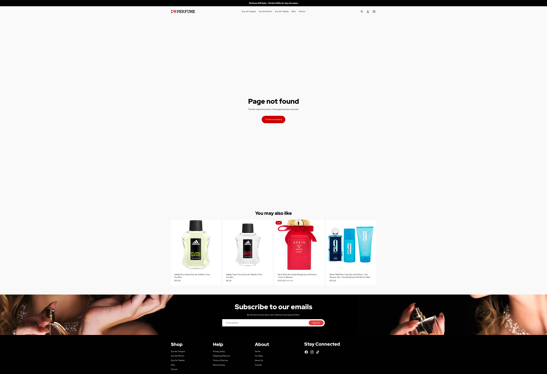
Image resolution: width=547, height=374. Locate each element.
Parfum (174, 369)
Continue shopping (273, 119)
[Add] (216, 265)
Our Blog (259, 355)
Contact (258, 365)
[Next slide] (372, 245)
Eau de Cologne (178, 351)
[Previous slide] (330, 245)
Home (257, 351)
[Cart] (374, 11)
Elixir (173, 365)
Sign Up (316, 322)
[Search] (362, 11)
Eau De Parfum (177, 355)
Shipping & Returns (221, 355)
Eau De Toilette (178, 360)
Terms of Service (220, 360)
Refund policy (219, 365)
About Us (259, 360)
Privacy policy (219, 351)
